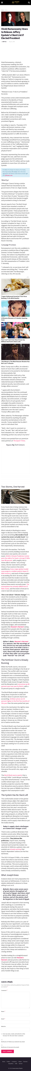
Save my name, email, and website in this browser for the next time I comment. (14, 1034)
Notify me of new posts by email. (10, 1047)
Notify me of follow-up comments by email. (13, 1041)
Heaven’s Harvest (17, 627)
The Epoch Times (19, 441)
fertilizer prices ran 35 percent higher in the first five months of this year (15, 701)
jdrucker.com (8, 175)
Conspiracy (14, 1061)
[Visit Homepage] (15, 2)
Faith (16, 1063)
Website (3, 1026)
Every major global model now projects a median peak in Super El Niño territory (14, 571)
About (3, 1061)
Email (3, 1019)
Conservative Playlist (17, 1068)
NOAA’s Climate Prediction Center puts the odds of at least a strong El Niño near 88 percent (15, 558)
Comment (4, 990)
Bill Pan (4, 41)
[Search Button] (29, 2)
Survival (20, 1063)
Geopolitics (10, 1063)
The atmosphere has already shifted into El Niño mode (15, 586)
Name (3, 1011)
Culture (20, 1061)
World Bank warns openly (13, 775)
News (6, 10)
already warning (15, 849)
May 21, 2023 (12, 41)
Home (2, 10)
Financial (25, 1061)
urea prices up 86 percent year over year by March (15, 685)
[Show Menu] (2, 2)
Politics (8, 1061)
